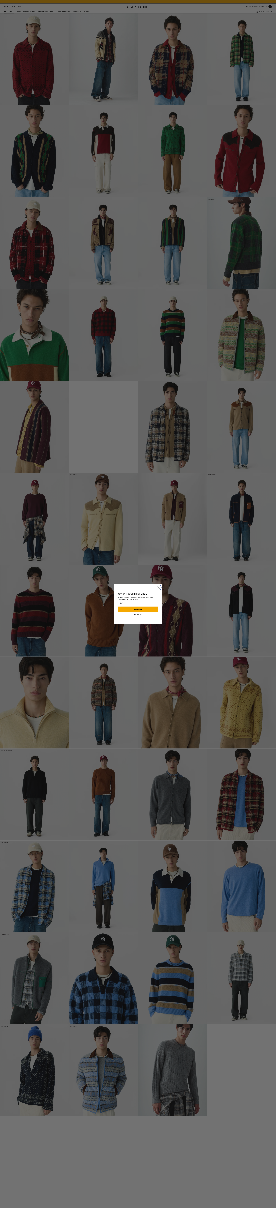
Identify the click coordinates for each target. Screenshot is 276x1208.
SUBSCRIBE (138, 609)
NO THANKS (138, 614)
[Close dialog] (158, 587)
